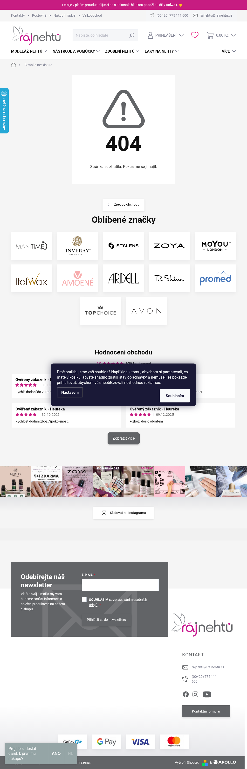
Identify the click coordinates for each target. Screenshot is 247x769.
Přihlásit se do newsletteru (106, 620)
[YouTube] (206, 693)
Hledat (132, 35)
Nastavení (70, 392)
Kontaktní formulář (206, 711)
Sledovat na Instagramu (128, 513)
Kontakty (18, 15)
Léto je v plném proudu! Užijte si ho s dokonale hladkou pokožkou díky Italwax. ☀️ (122, 5)
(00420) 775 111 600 (204, 679)
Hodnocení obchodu (123, 352)
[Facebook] (185, 693)
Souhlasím (175, 395)
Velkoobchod (92, 15)
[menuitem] (29, 51)
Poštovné (39, 15)
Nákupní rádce (64, 15)
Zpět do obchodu (126, 204)
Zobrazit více (124, 438)
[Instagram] (195, 693)
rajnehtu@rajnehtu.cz (208, 667)
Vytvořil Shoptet (187, 762)
